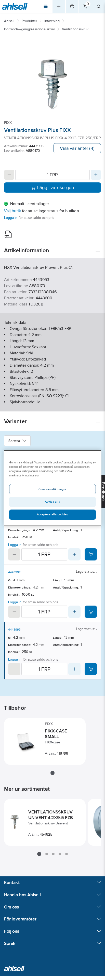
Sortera (14, 441)
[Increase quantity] (96, 175)
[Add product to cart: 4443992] (91, 612)
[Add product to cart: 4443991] (91, 554)
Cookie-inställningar (52, 489)
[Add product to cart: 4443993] (91, 669)
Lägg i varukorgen (55, 187)
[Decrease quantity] (9, 175)
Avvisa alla (52, 501)
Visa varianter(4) (77, 148)
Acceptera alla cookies (52, 514)
